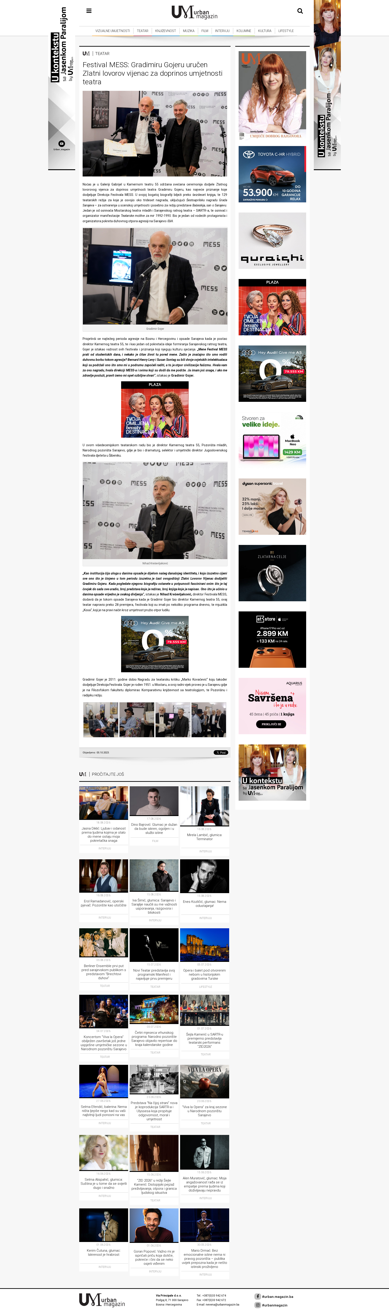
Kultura (264, 31)
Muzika (188, 31)
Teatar (142, 31)
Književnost (165, 31)
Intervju (222, 31)
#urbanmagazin (274, 1305)
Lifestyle (286, 31)
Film (204, 31)
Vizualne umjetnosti (112, 31)
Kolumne (244, 31)
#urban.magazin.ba (277, 1297)
